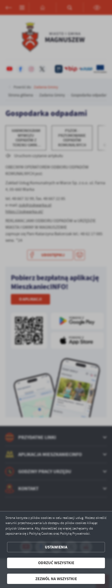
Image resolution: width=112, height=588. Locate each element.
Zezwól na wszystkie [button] (56, 578)
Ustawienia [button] (56, 547)
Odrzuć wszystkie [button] (56, 563)
